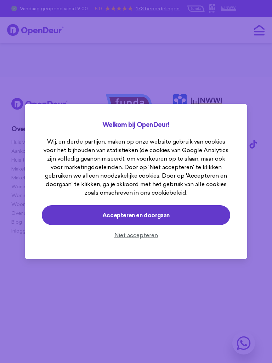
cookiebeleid (169, 192)
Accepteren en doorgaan (136, 215)
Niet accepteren (136, 235)
